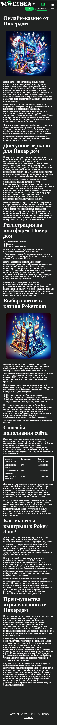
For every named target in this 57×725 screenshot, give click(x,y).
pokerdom (32, 88)
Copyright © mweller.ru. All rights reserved (28, 715)
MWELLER (16, 4)
